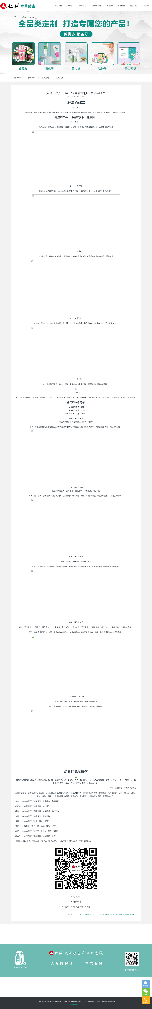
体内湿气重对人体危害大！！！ (85, 914)
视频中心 (133, 5)
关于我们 (70, 5)
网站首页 (58, 5)
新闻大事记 (96, 5)
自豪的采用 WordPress (76, 1004)
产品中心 (83, 5)
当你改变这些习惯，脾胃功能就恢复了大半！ (120, 914)
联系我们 (145, 5)
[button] (11, 42)
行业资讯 (31, 77)
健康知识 (110, 5)
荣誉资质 (122, 5)
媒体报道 (45, 77)
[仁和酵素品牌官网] (17, 5)
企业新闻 (17, 77)
